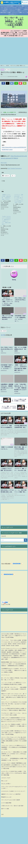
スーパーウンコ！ (5, 675)
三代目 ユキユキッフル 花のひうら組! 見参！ (12, 805)
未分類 (2, 69)
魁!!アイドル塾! (5, 808)
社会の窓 (3, 536)
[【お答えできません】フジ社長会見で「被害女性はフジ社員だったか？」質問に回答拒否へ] (7, 226)
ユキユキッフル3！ (6, 777)
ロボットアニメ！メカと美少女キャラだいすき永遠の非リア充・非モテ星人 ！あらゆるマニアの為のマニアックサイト (13, 703)
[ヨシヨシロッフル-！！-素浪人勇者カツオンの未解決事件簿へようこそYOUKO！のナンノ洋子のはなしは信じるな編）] (13, 753)
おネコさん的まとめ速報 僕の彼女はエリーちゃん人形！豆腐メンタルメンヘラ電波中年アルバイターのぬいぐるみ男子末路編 (13, 635)
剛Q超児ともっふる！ (6, 797)
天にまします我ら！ (6, 783)
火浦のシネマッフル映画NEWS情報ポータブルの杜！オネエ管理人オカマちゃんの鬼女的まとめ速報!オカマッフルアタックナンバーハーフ (13, 719)
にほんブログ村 (5, 604)
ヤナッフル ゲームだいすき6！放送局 (10, 799)
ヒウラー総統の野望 (6, 802)
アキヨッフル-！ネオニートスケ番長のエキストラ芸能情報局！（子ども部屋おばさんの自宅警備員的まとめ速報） (13, 747)
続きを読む (4, 162)
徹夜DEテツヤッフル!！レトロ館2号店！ (11, 794)
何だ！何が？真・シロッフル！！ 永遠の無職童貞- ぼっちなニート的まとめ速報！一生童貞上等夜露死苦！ (13, 689)
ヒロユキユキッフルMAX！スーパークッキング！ (13, 791)
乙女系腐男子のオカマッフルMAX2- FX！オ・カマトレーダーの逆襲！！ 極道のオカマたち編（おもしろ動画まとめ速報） (13, 670)
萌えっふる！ (4, 780)
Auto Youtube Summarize (15, 168)
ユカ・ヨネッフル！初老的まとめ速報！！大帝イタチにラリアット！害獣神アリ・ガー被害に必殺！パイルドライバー (13, 726)
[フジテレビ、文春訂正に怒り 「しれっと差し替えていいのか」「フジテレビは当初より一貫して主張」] (19, 204)
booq (14, 279)
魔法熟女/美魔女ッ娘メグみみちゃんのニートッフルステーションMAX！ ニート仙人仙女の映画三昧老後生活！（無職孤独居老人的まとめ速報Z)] (13, 664)
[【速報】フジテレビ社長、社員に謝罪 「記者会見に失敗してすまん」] (7, 202)
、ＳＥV (8, 69)
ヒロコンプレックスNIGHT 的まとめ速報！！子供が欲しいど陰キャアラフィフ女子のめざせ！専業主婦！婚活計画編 (13, 773)
